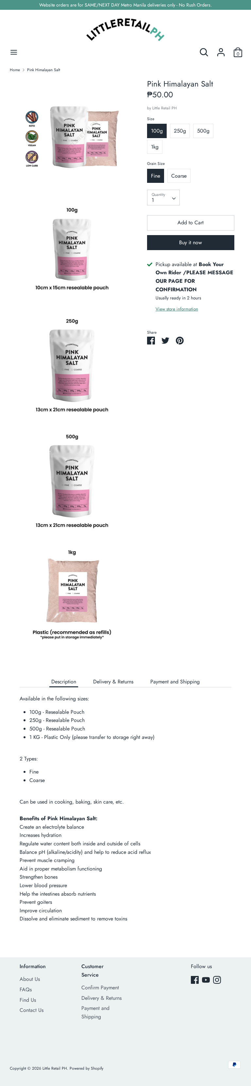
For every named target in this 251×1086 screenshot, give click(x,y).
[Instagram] (217, 979)
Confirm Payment (100, 987)
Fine (155, 176)
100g (157, 131)
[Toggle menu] (14, 52)
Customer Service (92, 971)
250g (180, 131)
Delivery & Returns (113, 681)
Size (150, 119)
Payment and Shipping (175, 681)
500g (203, 131)
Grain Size (156, 164)
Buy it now (190, 242)
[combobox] (163, 197)
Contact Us (31, 1010)
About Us (30, 979)
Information (33, 966)
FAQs (26, 989)
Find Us (28, 1000)
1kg (155, 147)
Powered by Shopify (86, 1068)
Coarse (179, 176)
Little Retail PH (164, 108)
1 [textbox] (153, 200)
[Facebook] (195, 979)
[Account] (220, 50)
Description (63, 681)
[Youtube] (206, 979)
